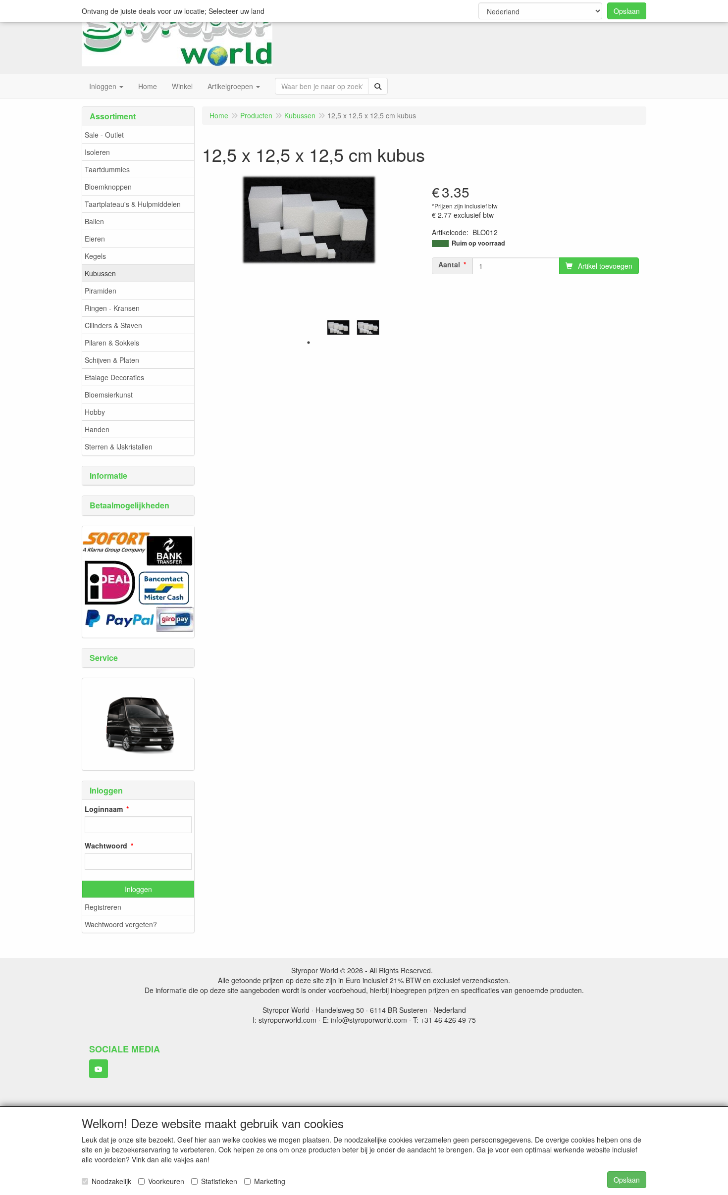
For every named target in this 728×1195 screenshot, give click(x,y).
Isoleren (97, 152)
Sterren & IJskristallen (119, 446)
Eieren (95, 239)
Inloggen (138, 889)
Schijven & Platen (112, 360)
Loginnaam (104, 809)
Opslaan (627, 11)
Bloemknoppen (108, 187)
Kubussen (100, 273)
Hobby (95, 412)
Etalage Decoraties (114, 377)
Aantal (449, 264)
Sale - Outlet (104, 135)
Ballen (94, 221)
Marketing (269, 1181)
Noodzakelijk (111, 1181)
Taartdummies (107, 169)
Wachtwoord (106, 845)
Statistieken (219, 1181)
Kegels (95, 256)
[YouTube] (98, 1068)
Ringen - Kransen (112, 308)
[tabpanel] (338, 327)
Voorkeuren (166, 1181)
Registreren (103, 907)
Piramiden (100, 291)
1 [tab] (308, 343)
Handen (97, 429)
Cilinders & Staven (113, 325)
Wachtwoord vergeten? (121, 924)
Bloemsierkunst (109, 394)
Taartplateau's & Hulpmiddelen (133, 204)
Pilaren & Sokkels (112, 343)
